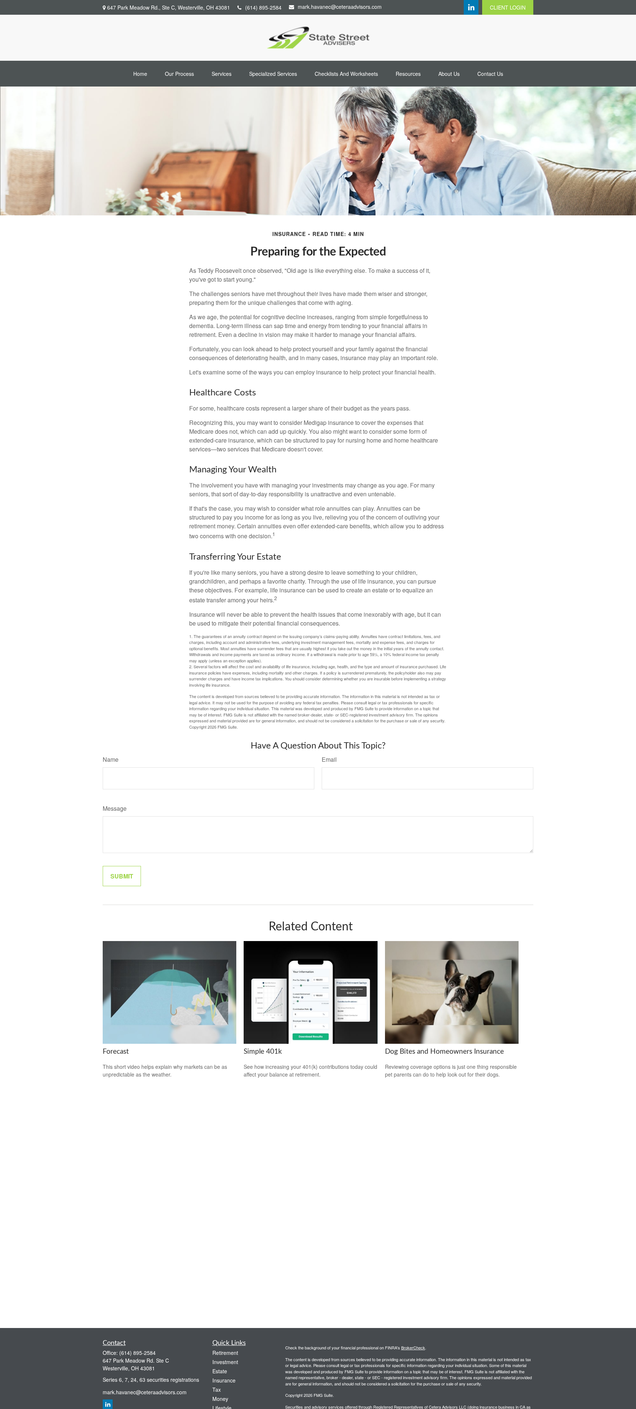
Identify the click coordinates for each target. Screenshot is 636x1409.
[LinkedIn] (471, 7)
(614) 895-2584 (263, 7)
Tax (216, 1389)
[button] (140, 74)
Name (111, 759)
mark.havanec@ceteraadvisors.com (340, 6)
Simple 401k (263, 1051)
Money (220, 1398)
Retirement (225, 1352)
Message (115, 808)
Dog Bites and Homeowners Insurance (444, 1051)
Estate (219, 1371)
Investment (225, 1362)
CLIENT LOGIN (508, 7)
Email (329, 759)
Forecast (116, 1051)
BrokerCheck (413, 1347)
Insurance (224, 1380)
